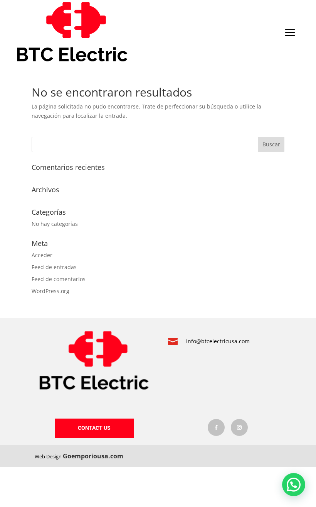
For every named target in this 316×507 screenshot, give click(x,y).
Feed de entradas (54, 267)
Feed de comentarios (59, 279)
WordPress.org (50, 291)
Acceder (42, 255)
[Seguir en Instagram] (239, 427)
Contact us (94, 428)
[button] (293, 484)
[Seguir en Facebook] (216, 427)
